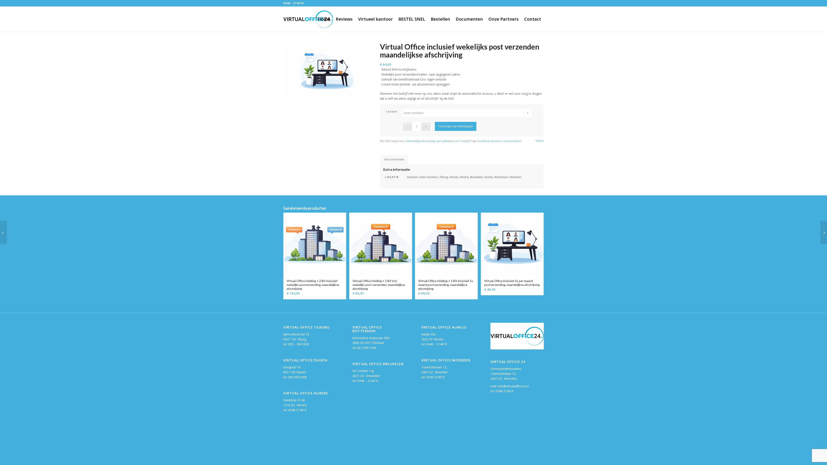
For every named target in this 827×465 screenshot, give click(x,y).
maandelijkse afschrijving (420, 141)
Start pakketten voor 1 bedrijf (453, 141)
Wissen (540, 141)
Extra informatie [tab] (394, 159)
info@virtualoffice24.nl (513, 386)
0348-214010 (297, 410)
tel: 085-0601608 (294, 377)
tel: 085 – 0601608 (296, 344)
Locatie (391, 111)
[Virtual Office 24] (308, 19)
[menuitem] (324, 19)
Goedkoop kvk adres (489, 141)
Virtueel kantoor (512, 141)
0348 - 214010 (293, 3)
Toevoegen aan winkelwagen (455, 126)
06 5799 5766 (366, 348)
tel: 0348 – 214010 (434, 344)
